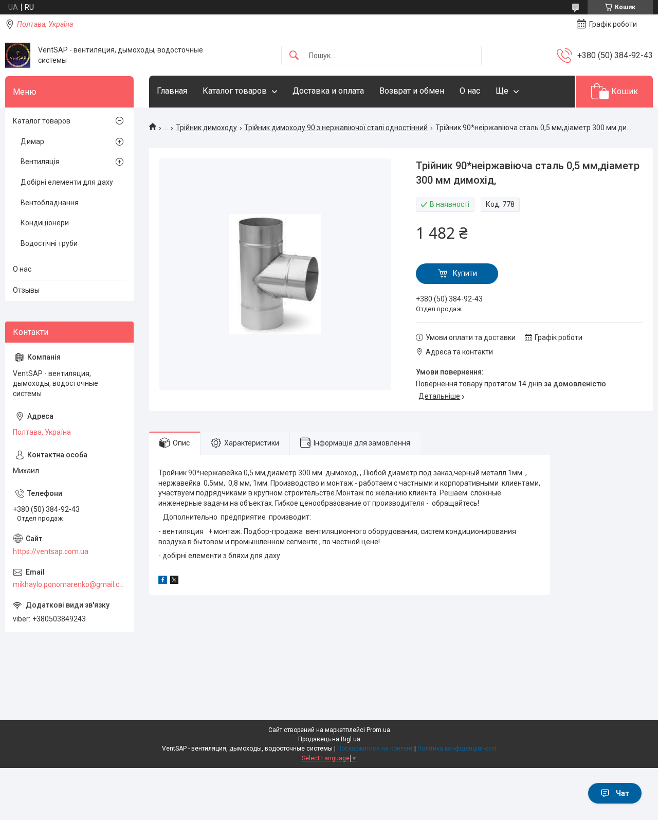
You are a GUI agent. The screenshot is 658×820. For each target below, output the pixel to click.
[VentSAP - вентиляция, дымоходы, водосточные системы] (17, 55)
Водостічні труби (49, 243)
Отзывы (26, 290)
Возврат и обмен (411, 91)
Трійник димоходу (206, 127)
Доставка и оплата (328, 91)
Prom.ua (378, 730)
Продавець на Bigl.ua (329, 739)
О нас (470, 91)
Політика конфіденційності (456, 748)
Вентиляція (40, 161)
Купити (465, 273)
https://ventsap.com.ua (50, 551)
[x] (174, 581)
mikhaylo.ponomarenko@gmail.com (69, 584)
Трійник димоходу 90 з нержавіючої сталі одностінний (336, 127)
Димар (32, 141)
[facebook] (162, 581)
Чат (622, 793)
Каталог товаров (235, 91)
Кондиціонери (45, 223)
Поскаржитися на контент (375, 748)
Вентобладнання (50, 203)
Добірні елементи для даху (67, 182)
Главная (172, 91)
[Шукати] (294, 56)
